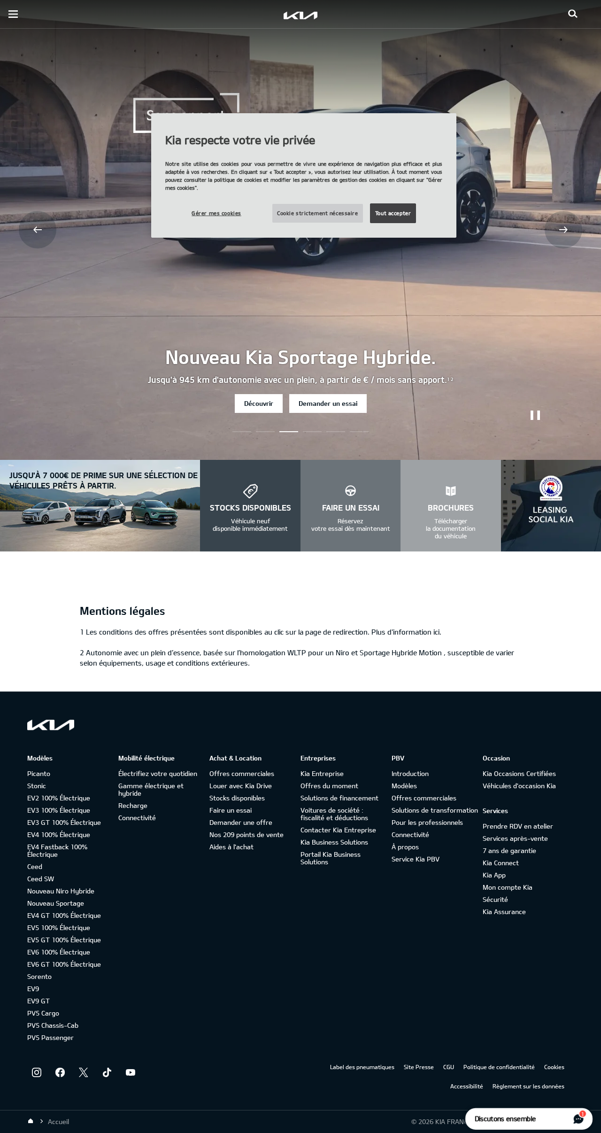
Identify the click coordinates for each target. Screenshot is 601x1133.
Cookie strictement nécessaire (317, 213)
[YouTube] (130, 1072)
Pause (535, 415)
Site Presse (419, 1066)
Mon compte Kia (507, 887)
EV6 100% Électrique (58, 952)
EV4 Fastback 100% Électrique (57, 850)
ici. (437, 632)
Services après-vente (515, 838)
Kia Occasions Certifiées (519, 773)
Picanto (38, 773)
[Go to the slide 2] (288, 431)
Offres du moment (329, 786)
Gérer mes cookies (216, 213)
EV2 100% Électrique (58, 798)
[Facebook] (60, 1072)
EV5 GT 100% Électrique (64, 940)
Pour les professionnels (427, 822)
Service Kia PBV (415, 859)
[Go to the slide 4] (335, 431)
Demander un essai (328, 403)
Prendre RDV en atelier (518, 826)
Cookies (554, 1066)
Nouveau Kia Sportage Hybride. (300, 356)
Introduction (410, 773)
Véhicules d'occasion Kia (519, 786)
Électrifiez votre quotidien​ (157, 773)
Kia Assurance (504, 912)
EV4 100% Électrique (58, 834)
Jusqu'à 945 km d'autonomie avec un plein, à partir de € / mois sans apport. (300, 379)
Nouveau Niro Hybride (60, 891)
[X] (83, 1072)
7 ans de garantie (509, 850)
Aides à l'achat (231, 847)
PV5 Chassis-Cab (52, 1025)
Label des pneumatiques (362, 1066)
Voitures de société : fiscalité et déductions (334, 814)
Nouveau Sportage (55, 903)
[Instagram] (36, 1072)
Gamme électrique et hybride (151, 789)
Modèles (404, 786)
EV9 (33, 989)
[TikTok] (107, 1072)
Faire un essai (230, 810)
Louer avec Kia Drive (240, 786)
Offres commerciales (241, 773)
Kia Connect (501, 863)
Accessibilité (466, 1086)
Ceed (34, 866)
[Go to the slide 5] (359, 431)
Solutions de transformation (435, 810)
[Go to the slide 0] (241, 431)
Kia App (494, 875)
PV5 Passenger (50, 1037)
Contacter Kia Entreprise (338, 830)
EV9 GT (38, 1001)
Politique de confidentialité (499, 1066)
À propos (405, 847)
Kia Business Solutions (334, 842)
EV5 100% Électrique (58, 927)
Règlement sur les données (528, 1086)
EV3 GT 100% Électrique (64, 822)
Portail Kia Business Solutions (330, 858)
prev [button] (37, 229)
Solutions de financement (339, 798)
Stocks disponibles (237, 798)
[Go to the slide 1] (265, 431)
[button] (573, 14)
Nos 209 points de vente (246, 834)
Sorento (39, 976)
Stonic (36, 786)
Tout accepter (393, 213)
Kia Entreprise (322, 773)
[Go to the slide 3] (312, 431)
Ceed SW (40, 879)
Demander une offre (240, 822)
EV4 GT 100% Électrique (64, 915)
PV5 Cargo (43, 1013)
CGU (448, 1066)
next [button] (563, 229)
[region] (303, 175)
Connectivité (137, 818)
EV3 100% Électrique (58, 810)
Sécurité (495, 899)
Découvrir (258, 403)
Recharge (132, 805)
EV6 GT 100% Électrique (64, 964)
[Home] (30, 1121)
